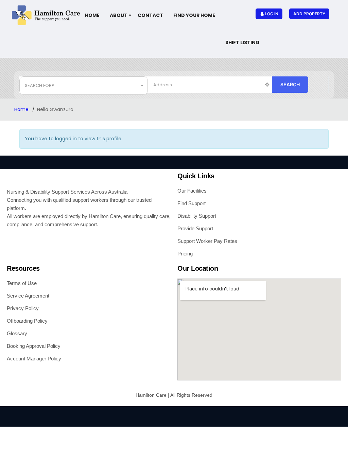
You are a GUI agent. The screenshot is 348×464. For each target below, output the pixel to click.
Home (92, 15)
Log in (271, 13)
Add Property (309, 13)
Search (290, 84)
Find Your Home (194, 15)
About (118, 15)
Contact (150, 15)
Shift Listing (242, 42)
